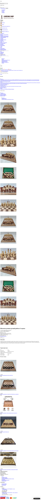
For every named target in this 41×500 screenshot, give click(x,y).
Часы (35, 80)
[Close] (0, 92)
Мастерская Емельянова (13, 80)
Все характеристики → (3, 336)
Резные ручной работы (9, 83)
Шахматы (3, 58)
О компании (3, 9)
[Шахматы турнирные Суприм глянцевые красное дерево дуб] (8, 411)
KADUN (1, 82)
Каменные (4, 80)
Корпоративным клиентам (5, 480)
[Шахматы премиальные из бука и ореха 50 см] (8, 373)
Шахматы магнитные (7, 81)
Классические (7, 80)
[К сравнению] (1, 337)
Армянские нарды (7, 82)
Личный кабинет (4, 483)
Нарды (3, 59)
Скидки (3, 11)
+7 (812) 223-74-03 (4, 493)
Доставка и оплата (16, 70)
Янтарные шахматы (2, 81)
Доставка (3, 12)
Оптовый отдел (21, 70)
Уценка (33, 80)
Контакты (3, 10)
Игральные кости (14, 82)
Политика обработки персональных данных (8, 478)
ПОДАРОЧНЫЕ (29, 80)
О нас (2, 476)
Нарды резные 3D (32, 82)
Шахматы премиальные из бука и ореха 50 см (6, 375)
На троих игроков (18, 80)
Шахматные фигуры (4, 61)
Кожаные (23, 82)
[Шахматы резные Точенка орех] (8, 430)
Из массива (18, 82)
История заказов (4, 484)
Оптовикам (3, 479)
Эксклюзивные (37, 80)
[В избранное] (0, 337)
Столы (31, 80)
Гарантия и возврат (10, 70)
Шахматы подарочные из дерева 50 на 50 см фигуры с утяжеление (9, 394)
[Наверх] (0, 499)
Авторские (3, 82)
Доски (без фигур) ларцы (3, 86)
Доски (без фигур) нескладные (10, 86)
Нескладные (25, 80)
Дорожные (11, 82)
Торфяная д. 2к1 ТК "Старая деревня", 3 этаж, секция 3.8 (9, 492)
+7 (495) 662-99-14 (4, 489)
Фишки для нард (16, 83)
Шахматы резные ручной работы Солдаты (7, 99)
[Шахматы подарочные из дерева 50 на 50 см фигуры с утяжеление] (8, 392)
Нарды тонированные (37, 82)
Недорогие (22, 80)
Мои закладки (4, 485)
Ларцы (9, 80)
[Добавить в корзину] (1, 376)
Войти (1, 74)
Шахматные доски (4, 60)
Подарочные (4, 83)
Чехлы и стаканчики (20, 83)
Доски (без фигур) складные (17, 86)
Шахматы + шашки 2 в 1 (5, 62)
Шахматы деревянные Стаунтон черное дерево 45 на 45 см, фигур (9, 450)
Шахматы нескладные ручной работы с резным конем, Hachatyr (9, 469)
